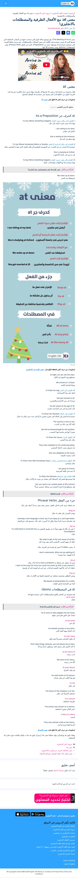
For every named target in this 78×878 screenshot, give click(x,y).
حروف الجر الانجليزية (42, 13)
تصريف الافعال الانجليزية (66, 840)
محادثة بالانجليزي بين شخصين (64, 833)
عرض (53, 107)
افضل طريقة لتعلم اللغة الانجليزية (63, 843)
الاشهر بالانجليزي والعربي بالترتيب (63, 850)
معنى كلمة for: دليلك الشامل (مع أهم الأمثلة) (56, 754)
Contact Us (49, 872)
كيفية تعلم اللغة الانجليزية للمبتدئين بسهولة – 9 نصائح (55, 847)
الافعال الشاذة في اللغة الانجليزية (63, 826)
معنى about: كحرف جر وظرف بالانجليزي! (57, 750)
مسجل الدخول (58, 770)
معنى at (69, 747)
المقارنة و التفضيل (68, 836)
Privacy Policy (58, 872)
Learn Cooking (69, 860)
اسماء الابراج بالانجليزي (66, 854)
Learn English (69, 864)
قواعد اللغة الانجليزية (59, 13)
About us (41, 872)
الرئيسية (72, 13)
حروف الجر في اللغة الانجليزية (64, 830)
